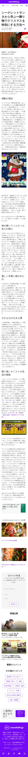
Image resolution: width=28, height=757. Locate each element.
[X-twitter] (24, 753)
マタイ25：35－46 (14, 413)
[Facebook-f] (14, 753)
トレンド (7, 5)
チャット (23, 508)
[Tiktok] (9, 753)
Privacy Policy (14, 749)
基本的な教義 (15, 5)
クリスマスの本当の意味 (9, 540)
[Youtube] (19, 753)
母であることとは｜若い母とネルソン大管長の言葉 (10, 634)
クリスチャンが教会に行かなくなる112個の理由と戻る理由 (11, 656)
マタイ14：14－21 (11, 400)
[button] (3, 5)
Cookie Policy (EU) (18, 748)
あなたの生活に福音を (7, 28)
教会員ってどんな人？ (7, 659)
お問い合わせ (7, 748)
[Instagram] (3, 753)
